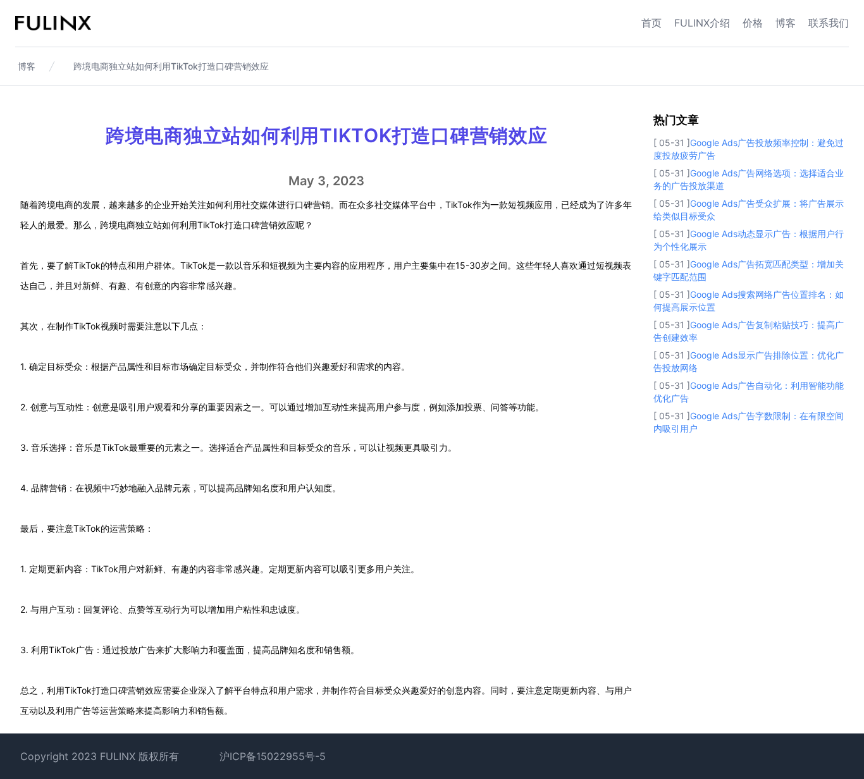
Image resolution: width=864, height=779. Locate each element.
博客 (785, 22)
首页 (651, 22)
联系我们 (828, 22)
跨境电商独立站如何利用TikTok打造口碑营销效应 (171, 66)
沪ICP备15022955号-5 (272, 756)
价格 (753, 22)
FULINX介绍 (702, 22)
